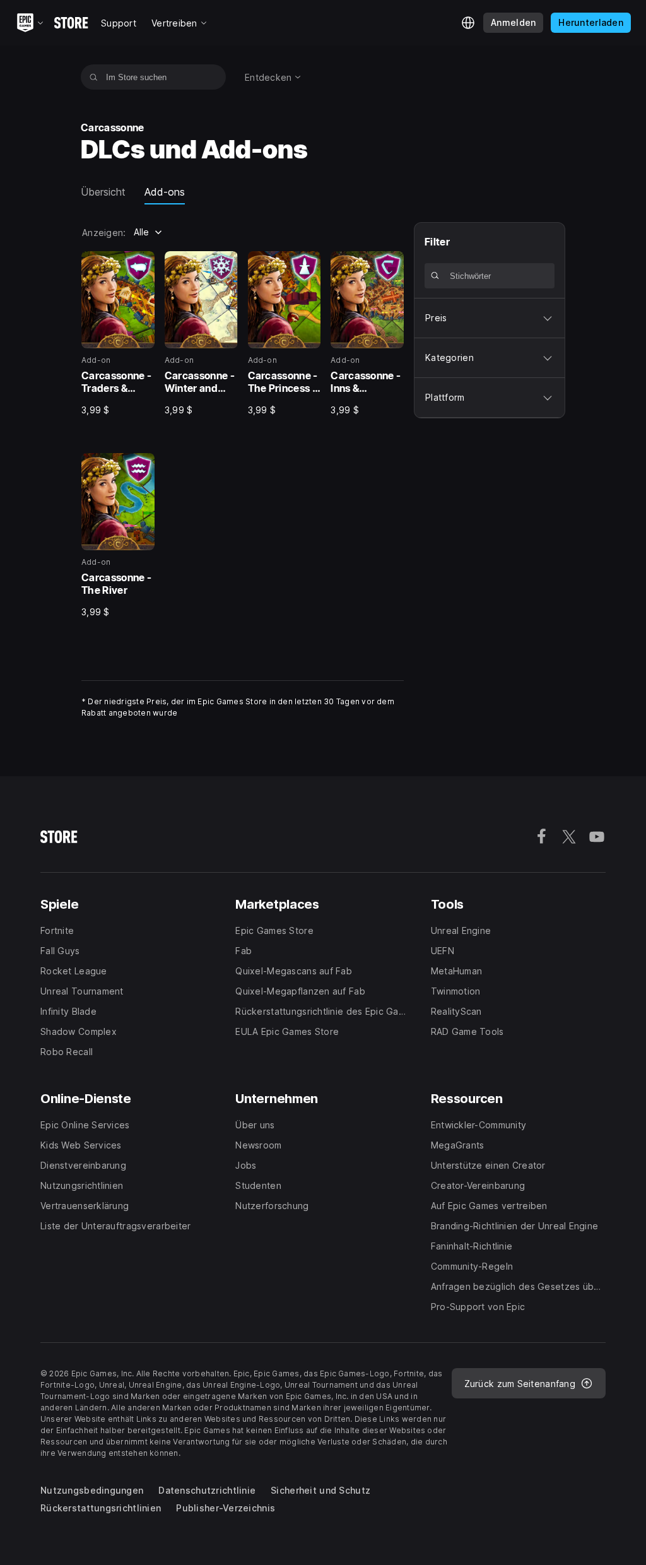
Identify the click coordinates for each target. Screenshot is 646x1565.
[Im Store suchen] (94, 77)
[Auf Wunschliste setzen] (141, 265)
